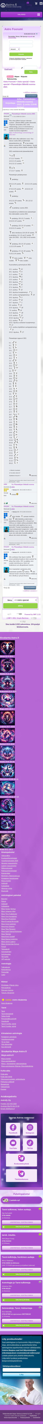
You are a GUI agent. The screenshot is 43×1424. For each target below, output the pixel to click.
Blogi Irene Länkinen (8, 924)
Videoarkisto (5, 1087)
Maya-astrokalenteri (8, 1061)
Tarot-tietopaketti (7, 1014)
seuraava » (33, 92)
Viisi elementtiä (6, 1044)
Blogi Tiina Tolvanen (8, 929)
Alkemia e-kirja (6, 888)
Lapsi (3, 975)
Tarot (3, 1011)
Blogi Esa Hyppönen (8, 919)
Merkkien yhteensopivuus (10, 876)
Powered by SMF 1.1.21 (33, 614)
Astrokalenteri (6, 952)
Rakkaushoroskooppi (9, 871)
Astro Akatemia (6, 1003)
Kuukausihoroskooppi (9, 858)
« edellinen (26, 92)
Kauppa (3, 1089)
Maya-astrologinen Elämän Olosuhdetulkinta (17, 1066)
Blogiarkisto (5, 1084)
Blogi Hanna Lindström (9, 939)
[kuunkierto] (7, 503)
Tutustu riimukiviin (7, 993)
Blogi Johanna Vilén (8, 911)
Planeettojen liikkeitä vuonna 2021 (23, 114)
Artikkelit (4, 883)
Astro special (22, 82)
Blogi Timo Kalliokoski (9, 914)
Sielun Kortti (5, 1016)
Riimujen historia (7, 990)
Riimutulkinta (6, 988)
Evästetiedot (36, 1417)
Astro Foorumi (13, 29)
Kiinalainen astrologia (8, 1037)
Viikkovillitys (5, 856)
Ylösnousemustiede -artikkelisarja (13, 1079)
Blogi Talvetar (6, 934)
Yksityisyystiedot (25, 1417)
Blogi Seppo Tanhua (8, 909)
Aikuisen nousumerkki (9, 863)
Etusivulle (4, 891)
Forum (3, 947)
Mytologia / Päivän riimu (10, 985)
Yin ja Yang (5, 1042)
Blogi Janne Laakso (8, 942)
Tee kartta (4, 957)
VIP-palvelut (5, 959)
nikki (5, 484)
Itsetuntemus (6, 969)
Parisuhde (5, 972)
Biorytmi (4, 899)
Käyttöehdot (33, 1415)
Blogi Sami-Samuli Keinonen (11, 931)
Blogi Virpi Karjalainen (9, 916)
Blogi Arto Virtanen (8, 926)
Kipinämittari (5, 873)
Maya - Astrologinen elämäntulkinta (13, 1064)
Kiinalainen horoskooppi (9, 878)
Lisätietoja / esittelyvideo (21, 1222)
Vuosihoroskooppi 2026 (9, 861)
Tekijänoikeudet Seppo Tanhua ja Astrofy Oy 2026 (17, 1413)
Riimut (3, 901)
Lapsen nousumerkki (8, 866)
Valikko (21, 14)
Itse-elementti (6, 1047)
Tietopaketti (5, 949)
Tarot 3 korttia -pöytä (8, 1026)
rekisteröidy (12, 38)
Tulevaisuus (5, 967)
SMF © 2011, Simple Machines (18, 618)
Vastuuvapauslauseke (10, 1417)
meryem (6, 113)
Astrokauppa (5, 954)
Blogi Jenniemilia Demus (10, 944)
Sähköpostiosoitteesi (11, 1366)
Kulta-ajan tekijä (6, 1077)
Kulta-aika (4, 1074)
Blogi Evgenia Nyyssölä (9, 921)
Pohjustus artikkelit (7, 1082)
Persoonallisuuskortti (8, 1019)
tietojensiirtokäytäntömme (12, 1361)
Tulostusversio (31, 96)
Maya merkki (6, 881)
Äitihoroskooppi (6, 868)
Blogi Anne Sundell (8, 936)
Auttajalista (5, 886)
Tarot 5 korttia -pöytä (8, 1024)
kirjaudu (30, 36)
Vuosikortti (5, 1021)
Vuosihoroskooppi (7, 1039)
